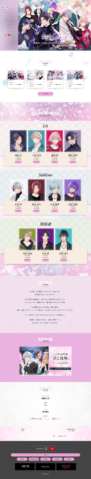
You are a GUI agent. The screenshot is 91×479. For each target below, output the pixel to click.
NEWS (9, 16)
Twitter (46, 448)
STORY (9, 23)
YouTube (52, 448)
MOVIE (9, 27)
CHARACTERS (9, 20)
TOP (9, 12)
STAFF (9, 31)
